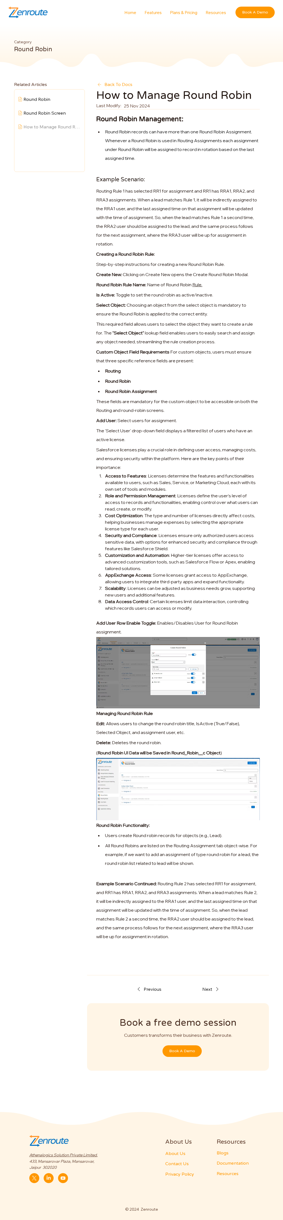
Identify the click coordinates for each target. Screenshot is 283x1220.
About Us (175, 1153)
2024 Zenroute (144, 1209)
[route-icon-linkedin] (49, 1178)
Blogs (223, 1153)
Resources (228, 1173)
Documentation (233, 1163)
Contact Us (177, 1164)
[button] (216, 12)
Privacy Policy (179, 1174)
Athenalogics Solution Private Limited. (63, 1154)
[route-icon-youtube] (63, 1178)
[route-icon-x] (34, 1178)
